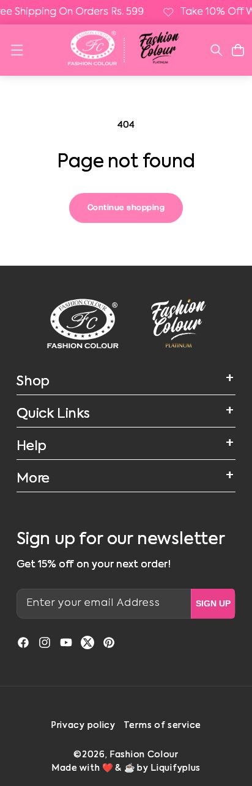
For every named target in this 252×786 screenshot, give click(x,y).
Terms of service (162, 725)
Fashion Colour (144, 755)
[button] (17, 50)
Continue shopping (126, 208)
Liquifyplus (175, 768)
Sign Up (213, 603)
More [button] (33, 479)
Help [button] (31, 446)
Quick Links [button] (53, 414)
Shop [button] (33, 381)
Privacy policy (83, 725)
